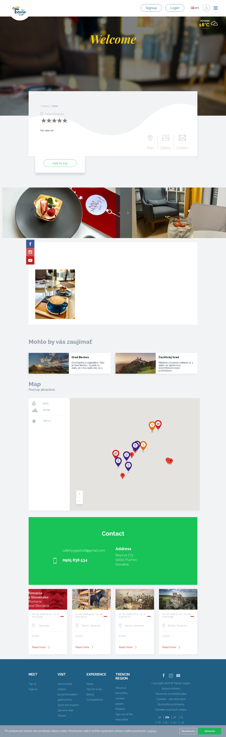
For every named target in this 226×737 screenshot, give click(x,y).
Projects (120, 709)
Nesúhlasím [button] (188, 731)
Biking (90, 694)
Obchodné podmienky (171, 704)
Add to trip (60, 163)
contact (120, 698)
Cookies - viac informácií (170, 699)
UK (182, 722)
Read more (38, 647)
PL (182, 717)
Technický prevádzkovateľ (170, 693)
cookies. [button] (152, 731)
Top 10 (32, 683)
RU (167, 722)
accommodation (68, 694)
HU (175, 722)
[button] (132, 455)
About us (120, 687)
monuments (65, 683)
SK (159, 717)
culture (62, 689)
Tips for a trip (94, 689)
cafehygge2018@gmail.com (84, 550)
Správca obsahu (170, 688)
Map (150, 148)
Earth (45, 403)
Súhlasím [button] (209, 731)
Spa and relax (65, 710)
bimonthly (121, 693)
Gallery (165, 148)
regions (33, 689)
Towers (62, 715)
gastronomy (65, 699)
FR (159, 722)
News (90, 683)
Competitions (95, 699)
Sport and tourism (68, 705)
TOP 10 (47, 421)
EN (167, 717)
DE (175, 717)
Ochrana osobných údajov (171, 709)
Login (174, 8)
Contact (182, 148)
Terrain (46, 410)
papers (119, 703)
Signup (151, 8)
